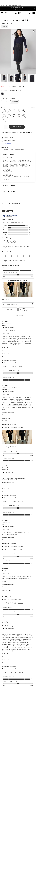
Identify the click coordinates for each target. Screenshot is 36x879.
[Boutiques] (6, 13)
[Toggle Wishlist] (33, 31)
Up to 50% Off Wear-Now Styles (18, 7)
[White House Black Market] (18, 13)
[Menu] (2, 12)
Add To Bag (16, 126)
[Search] (30, 13)
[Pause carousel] (35, 9)
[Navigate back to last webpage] (2, 17)
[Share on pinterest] (14, 191)
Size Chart (32, 107)
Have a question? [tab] (16, 203)
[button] (33, 13)
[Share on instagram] (11, 191)
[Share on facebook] (8, 191)
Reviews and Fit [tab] (6, 203)
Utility (6, 17)
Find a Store (8, 143)
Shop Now (16, 9)
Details (25, 86)
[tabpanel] (18, 448)
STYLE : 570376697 (7, 157)
